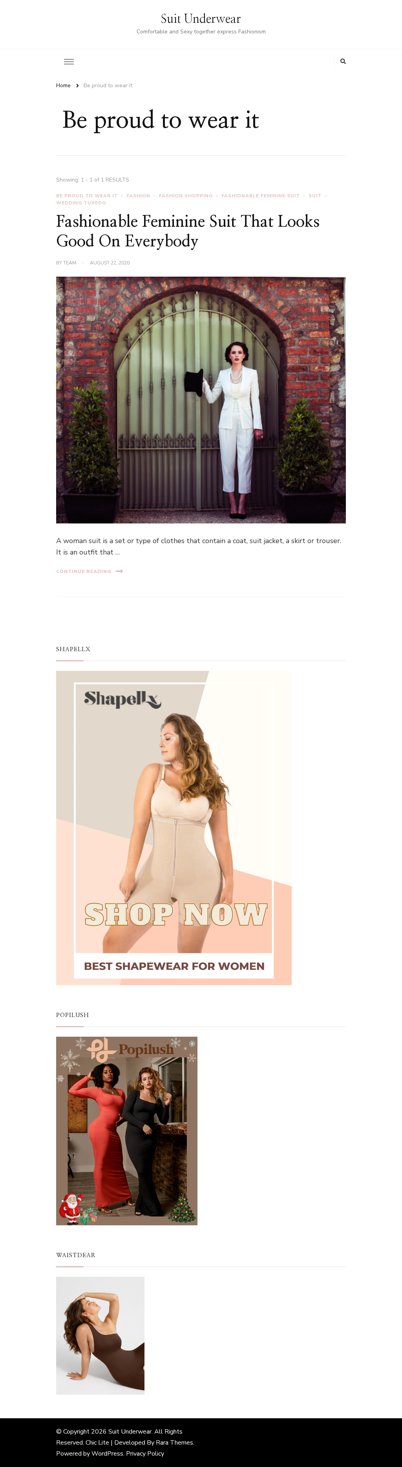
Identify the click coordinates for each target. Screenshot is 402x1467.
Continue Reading (83, 571)
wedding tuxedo (81, 203)
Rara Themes (174, 1442)
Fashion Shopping (186, 196)
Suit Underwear (201, 19)
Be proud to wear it (87, 196)
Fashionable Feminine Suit (260, 196)
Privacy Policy (145, 1453)
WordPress (107, 1453)
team (69, 263)
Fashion (138, 196)
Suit (315, 196)
